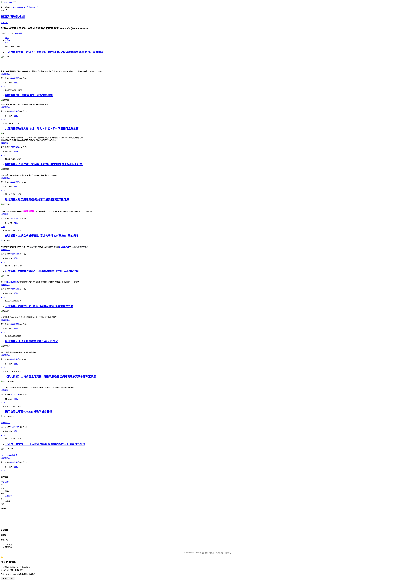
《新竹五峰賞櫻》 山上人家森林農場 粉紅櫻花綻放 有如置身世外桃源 (45, 444)
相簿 (7, 38)
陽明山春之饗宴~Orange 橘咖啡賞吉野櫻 (28, 411)
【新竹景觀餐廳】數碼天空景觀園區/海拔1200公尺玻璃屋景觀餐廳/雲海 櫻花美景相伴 (54, 52)
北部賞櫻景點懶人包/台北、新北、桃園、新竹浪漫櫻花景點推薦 (42, 128)
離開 (12, 578)
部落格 (7, 40)
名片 (7, 43)
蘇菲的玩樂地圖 (13, 17)
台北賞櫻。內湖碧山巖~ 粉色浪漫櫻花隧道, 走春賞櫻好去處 (39, 306)
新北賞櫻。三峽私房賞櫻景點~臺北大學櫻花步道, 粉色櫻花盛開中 (42, 235)
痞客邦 (13, 78)
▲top (3, 86)
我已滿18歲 (5, 578)
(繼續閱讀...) (5, 74)
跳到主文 (4, 23)
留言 (17, 78)
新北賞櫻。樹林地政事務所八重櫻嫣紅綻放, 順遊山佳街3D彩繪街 (42, 271)
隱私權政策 (219, 553)
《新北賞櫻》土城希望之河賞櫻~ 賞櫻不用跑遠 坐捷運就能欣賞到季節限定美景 (50, 376)
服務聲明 (228, 553)
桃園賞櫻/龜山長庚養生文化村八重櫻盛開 (29, 95)
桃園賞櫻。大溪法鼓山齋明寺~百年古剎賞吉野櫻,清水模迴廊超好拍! (44, 164)
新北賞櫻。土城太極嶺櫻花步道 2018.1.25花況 (31, 341)
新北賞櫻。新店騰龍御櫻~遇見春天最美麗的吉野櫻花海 (37, 199)
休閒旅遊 (18, 33)
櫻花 (16, 83)
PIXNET (191, 553)
